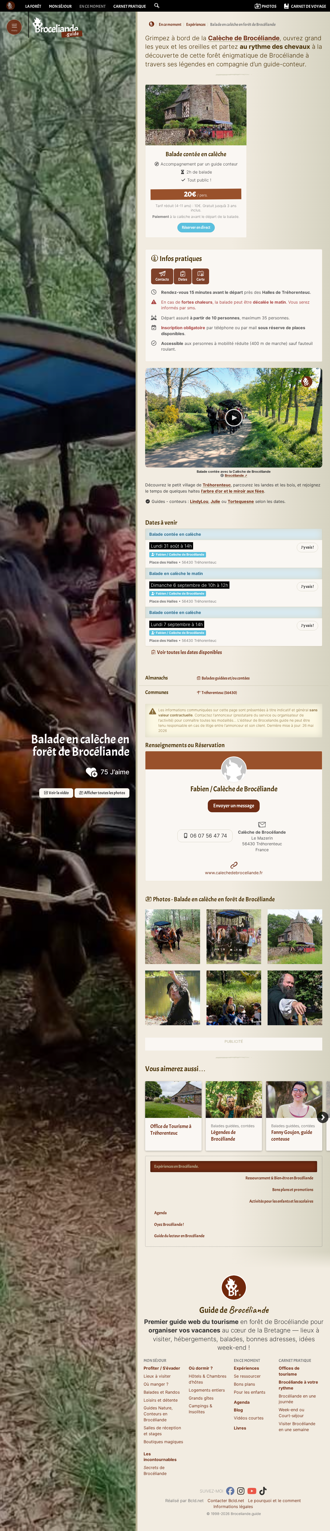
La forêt (33, 6)
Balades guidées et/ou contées (225, 678)
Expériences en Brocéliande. (176, 1166)
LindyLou (199, 501)
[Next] (322, 1117)
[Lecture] (233, 417)
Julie (215, 501)
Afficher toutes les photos (104, 792)
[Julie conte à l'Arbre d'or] (234, 997)
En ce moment (92, 6)
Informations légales (233, 1506)
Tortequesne (241, 501)
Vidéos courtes (248, 1417)
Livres (240, 1428)
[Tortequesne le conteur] (295, 997)
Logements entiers (207, 1390)
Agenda (160, 1213)
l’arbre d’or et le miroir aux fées (232, 491)
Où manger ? (156, 1384)
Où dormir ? (201, 1368)
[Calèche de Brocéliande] (172, 936)
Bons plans (244, 1384)
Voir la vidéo (58, 792)
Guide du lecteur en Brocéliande (179, 1235)
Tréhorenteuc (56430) (219, 692)
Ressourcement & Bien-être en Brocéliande (279, 1178)
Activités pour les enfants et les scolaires (281, 1201)
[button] (157, 5)
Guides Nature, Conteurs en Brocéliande (158, 1413)
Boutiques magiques (163, 1441)
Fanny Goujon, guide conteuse (291, 1135)
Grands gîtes (201, 1398)
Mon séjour (60, 6)
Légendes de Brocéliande (223, 1135)
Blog (238, 1409)
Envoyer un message (233, 805)
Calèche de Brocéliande (243, 38)
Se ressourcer (247, 1376)
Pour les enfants (249, 1392)
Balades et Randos (162, 1392)
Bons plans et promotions (292, 1189)
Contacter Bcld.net (226, 1500)
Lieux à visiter (157, 1376)
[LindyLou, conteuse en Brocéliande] (172, 997)
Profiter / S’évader (162, 1368)
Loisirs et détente (161, 1400)
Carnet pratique (129, 6)
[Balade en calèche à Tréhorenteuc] (295, 936)
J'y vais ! (307, 547)
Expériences (246, 1368)
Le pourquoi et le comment (274, 1500)
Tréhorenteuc (217, 484)
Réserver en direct (196, 227)
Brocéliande (234, 475)
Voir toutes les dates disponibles (189, 652)
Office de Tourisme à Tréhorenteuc (170, 1129)
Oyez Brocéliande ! (169, 1224)
